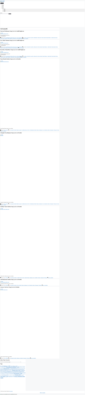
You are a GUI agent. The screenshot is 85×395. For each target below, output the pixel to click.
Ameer (25, 37)
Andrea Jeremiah (3, 367)
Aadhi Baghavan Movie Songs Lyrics (11, 37)
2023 (3, 7)
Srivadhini (45, 203)
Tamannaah (51, 203)
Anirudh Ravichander (12, 367)
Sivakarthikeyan (21, 372)
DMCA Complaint (42, 392)
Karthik (15, 203)
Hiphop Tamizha (12, 369)
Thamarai (4, 373)
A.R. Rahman (14, 366)
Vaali (11, 373)
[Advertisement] (42, 21)
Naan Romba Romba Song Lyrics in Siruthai (10, 59)
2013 (5, 37)
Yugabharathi (11, 376)
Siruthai (7, 203)
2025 (3, 5)
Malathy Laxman (18, 203)
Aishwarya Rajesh (20, 366)
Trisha (8, 373)
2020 (4, 10)
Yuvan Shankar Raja (19, 38)
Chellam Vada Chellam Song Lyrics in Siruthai (11, 206)
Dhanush (6, 368)
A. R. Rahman (5, 366)
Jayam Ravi (32, 37)
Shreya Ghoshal (4, 38)
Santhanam (40, 203)
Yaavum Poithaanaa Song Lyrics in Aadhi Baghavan (12, 31)
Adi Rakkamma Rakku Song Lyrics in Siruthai (11, 279)
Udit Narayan (14, 38)
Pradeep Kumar (16, 371)
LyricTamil (11, 391)
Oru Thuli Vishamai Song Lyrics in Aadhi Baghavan (12, 40)
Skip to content (2, 0)
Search (10, 13)
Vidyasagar (55, 203)
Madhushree (35, 37)
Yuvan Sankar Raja (19, 37)
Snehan (4, 57)
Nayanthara (9, 371)
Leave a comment (25, 38)
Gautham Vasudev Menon (21, 368)
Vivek (18, 375)
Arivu (20, 367)
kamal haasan (22, 369)
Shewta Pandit (53, 56)
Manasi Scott (39, 37)
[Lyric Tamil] (2, 1)
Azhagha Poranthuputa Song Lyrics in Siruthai (11, 132)
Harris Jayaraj (7, 369)
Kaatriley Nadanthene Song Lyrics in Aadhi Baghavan (12, 49)
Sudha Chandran (9, 38)
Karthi (2, 370)
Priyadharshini (32, 203)
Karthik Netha (10, 370)
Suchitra (48, 203)
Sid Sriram (15, 372)
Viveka (58, 203)
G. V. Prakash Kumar (13, 368)
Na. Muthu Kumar (24, 203)
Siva (43, 203)
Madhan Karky (16, 370)
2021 (4, 9)
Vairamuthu (17, 373)
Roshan (38, 203)
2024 (3, 6)
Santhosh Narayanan (8, 372)
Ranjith (35, 203)
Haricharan (2, 369)
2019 (4, 11)
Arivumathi (28, 37)
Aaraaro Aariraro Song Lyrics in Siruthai (9, 287)
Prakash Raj (21, 371)
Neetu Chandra (44, 37)
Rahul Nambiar (48, 37)
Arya (23, 367)
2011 (5, 203)
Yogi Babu (4, 376)
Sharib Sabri (53, 37)
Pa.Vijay (28, 203)
